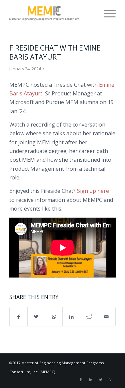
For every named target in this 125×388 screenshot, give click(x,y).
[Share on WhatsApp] (54, 316)
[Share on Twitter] (36, 316)
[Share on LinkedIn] (71, 316)
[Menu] (106, 13)
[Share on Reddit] (89, 316)
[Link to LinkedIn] (91, 380)
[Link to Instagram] (111, 380)
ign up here (94, 191)
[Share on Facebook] (18, 316)
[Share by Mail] (106, 316)
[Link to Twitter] (101, 380)
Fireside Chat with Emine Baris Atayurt (55, 52)
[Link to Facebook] (81, 380)
